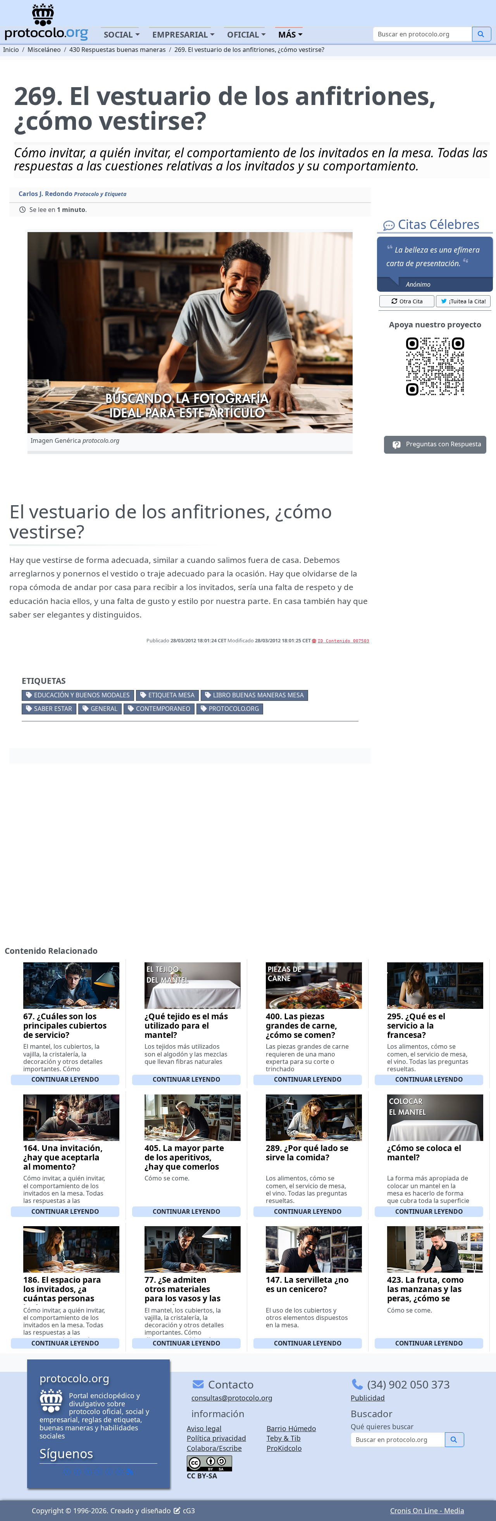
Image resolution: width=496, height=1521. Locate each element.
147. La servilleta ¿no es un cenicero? (307, 1284)
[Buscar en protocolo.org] (481, 34)
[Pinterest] (88, 1471)
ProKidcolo (284, 1448)
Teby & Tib (284, 1438)
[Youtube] (119, 1471)
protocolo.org (234, 708)
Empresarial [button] (180, 34)
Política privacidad (216, 1438)
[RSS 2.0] (130, 1471)
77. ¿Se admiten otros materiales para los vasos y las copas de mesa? (182, 1293)
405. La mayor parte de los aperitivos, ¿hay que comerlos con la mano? (184, 1161)
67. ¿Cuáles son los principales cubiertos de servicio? (65, 1025)
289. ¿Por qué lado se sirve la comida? (307, 1152)
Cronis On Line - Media (427, 1510)
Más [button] (287, 34)
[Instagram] (109, 1471)
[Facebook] (67, 1471)
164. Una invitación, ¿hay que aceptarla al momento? (63, 1157)
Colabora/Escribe (214, 1448)
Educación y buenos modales (82, 695)
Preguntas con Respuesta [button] (443, 444)
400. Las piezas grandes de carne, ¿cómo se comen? (301, 1025)
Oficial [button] (243, 34)
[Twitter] (77, 1471)
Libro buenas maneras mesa (258, 695)
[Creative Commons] (209, 1462)
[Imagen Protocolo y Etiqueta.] (190, 332)
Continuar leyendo (65, 1079)
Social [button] (118, 34)
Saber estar (53, 708)
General (104, 708)
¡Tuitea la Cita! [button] (467, 301)
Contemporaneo (163, 708)
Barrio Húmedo (291, 1428)
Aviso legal (204, 1428)
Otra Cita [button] (411, 301)
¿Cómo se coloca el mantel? (424, 1152)
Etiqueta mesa (171, 695)
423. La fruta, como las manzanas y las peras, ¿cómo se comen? (425, 1293)
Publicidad (368, 1397)
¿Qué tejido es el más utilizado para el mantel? (186, 1025)
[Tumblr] (98, 1471)
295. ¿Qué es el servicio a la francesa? (416, 1025)
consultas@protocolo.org (231, 1397)
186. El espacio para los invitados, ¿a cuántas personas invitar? (62, 1293)
